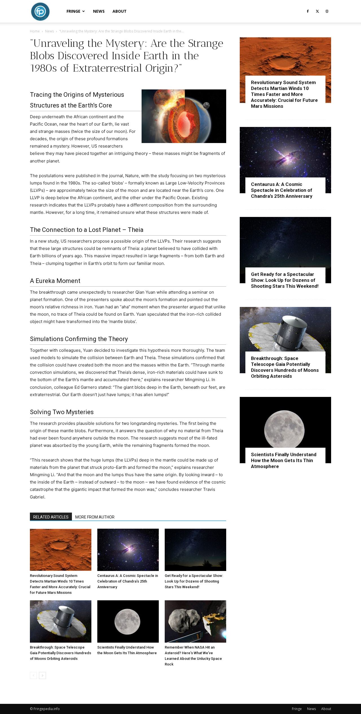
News (99, 11)
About (120, 11)
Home (35, 31)
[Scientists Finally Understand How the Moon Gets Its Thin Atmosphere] (128, 621)
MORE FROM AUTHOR (95, 517)
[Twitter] (317, 11)
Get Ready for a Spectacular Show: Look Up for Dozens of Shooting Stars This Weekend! (194, 581)
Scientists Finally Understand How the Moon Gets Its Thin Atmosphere (283, 460)
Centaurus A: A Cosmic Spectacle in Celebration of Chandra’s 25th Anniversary (127, 581)
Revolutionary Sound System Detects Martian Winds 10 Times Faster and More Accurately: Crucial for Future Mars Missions (284, 94)
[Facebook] (307, 11)
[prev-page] (33, 675)
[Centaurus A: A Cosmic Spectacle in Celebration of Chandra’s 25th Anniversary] (128, 550)
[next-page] (42, 675)
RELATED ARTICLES (51, 517)
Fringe (73, 11)
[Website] (327, 11)
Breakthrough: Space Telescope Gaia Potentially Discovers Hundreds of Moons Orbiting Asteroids (60, 653)
